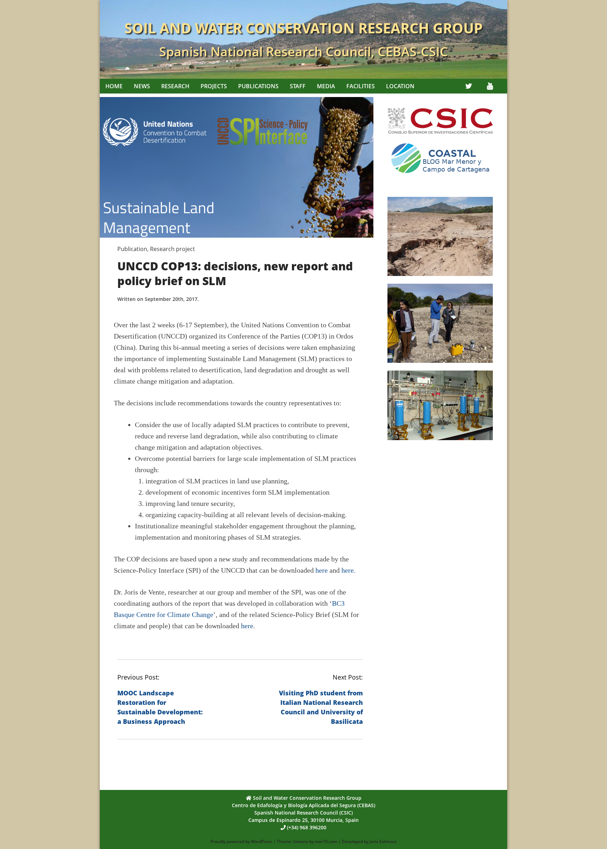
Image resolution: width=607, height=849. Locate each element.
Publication (132, 249)
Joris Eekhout (383, 841)
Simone (300, 841)
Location (400, 86)
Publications (258, 86)
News (142, 86)
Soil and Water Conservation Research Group (303, 28)
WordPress (261, 841)
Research (175, 86)
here (321, 570)
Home (114, 86)
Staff (298, 86)
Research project (172, 249)
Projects (214, 86)
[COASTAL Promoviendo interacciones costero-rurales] (440, 176)
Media (326, 86)
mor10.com (326, 841)
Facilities (360, 86)
